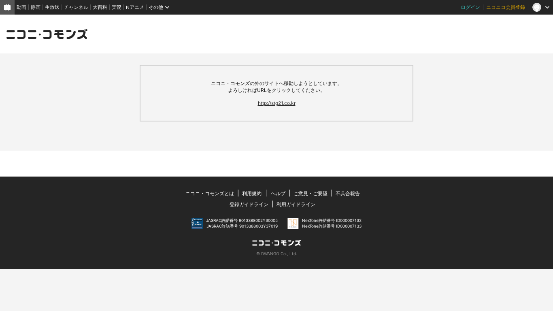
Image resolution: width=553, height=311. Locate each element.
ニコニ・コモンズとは (209, 193)
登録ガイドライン (249, 204)
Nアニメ (135, 7)
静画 (35, 7)
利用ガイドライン (295, 204)
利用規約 (252, 193)
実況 (116, 7)
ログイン (470, 7)
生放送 (52, 7)
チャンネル (76, 7)
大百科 (100, 7)
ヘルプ (278, 193)
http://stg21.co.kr (277, 103)
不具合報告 (348, 193)
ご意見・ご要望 (311, 193)
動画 (21, 7)
